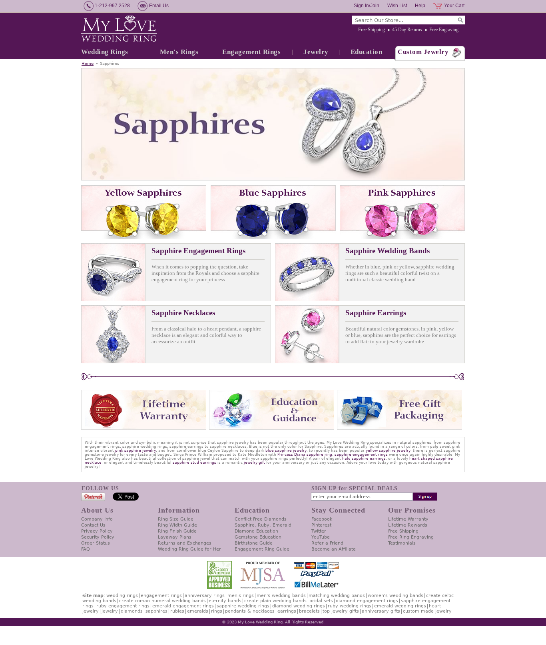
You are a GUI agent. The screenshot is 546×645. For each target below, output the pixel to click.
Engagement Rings (251, 52)
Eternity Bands (225, 600)
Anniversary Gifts (381, 611)
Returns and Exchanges (184, 543)
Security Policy (97, 537)
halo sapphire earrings (364, 459)
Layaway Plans (174, 537)
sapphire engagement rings (361, 455)
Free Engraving (443, 29)
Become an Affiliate (333, 549)
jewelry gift (254, 463)
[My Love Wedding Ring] (119, 29)
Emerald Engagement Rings (183, 606)
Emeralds (197, 611)
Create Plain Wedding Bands (275, 600)
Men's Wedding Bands (281, 595)
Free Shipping (371, 29)
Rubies (177, 611)
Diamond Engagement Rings (367, 600)
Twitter (318, 531)
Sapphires (156, 611)
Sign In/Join (366, 5)
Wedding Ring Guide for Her (189, 549)
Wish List (397, 5)
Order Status (95, 543)
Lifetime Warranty (408, 519)
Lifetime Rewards (407, 525)
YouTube (320, 537)
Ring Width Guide (177, 525)
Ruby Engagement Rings (122, 606)
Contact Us (93, 525)
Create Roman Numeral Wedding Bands (162, 600)
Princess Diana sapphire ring (304, 455)
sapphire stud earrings (194, 463)
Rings (216, 611)
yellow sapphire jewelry (388, 451)
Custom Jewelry (423, 52)
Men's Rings (179, 52)
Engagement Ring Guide (262, 549)
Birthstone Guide (254, 543)
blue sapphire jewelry (286, 451)
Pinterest (321, 525)
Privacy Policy (97, 531)
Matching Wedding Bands (337, 595)
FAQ (85, 549)
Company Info (97, 519)
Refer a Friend (327, 543)
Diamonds (132, 611)
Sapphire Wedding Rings (243, 606)
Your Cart (454, 5)
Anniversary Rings (205, 595)
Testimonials (402, 543)
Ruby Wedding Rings (349, 606)
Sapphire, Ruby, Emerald (263, 525)
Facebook (321, 519)
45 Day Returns (407, 29)
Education (367, 52)
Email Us (159, 5)
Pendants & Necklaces (250, 611)
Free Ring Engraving (411, 537)
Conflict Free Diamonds (261, 519)
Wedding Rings (104, 52)
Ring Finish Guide (177, 531)
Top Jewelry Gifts (341, 611)
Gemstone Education (258, 537)
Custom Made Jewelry (427, 611)
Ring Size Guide (175, 519)
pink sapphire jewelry (135, 451)
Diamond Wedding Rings (298, 606)
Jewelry (316, 52)
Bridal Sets (321, 600)
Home (88, 63)
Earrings (286, 611)
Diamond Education (256, 531)
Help (420, 5)
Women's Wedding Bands (395, 595)
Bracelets (309, 611)
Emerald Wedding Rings (400, 606)
